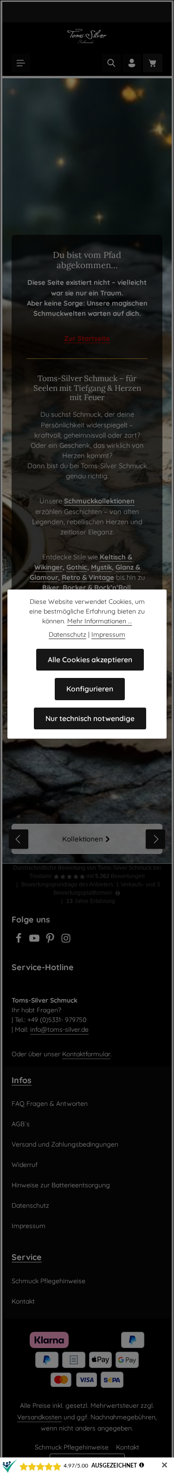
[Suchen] (111, 63)
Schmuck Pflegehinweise (48, 1281)
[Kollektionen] (87, 838)
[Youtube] (35, 941)
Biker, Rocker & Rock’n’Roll (86, 587)
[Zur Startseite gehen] (87, 36)
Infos (22, 1080)
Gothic (76, 567)
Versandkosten (39, 1417)
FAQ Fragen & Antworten (50, 1103)
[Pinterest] (51, 941)
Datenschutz (30, 1205)
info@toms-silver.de (59, 1029)
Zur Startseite (87, 338)
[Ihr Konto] (131, 63)
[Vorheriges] (18, 839)
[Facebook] (19, 941)
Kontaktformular (86, 1054)
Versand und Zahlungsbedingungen (65, 1144)
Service (27, 1257)
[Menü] (21, 63)
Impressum (28, 1226)
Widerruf (25, 1164)
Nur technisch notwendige (90, 718)
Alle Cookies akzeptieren (90, 659)
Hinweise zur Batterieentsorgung (61, 1185)
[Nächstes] (155, 839)
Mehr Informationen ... (99, 621)
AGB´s (21, 1124)
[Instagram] (66, 941)
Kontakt (23, 1301)
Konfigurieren (89, 688)
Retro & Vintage (88, 577)
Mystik (101, 567)
